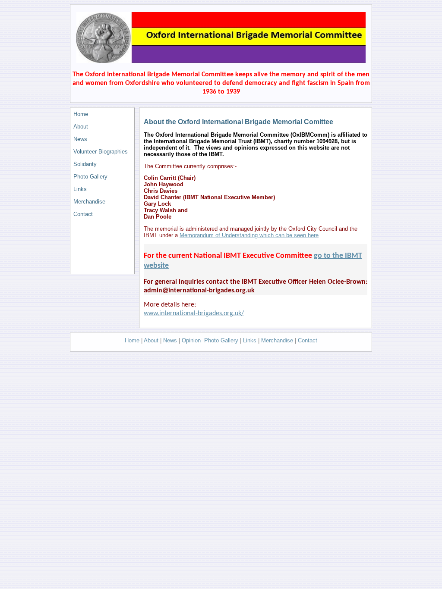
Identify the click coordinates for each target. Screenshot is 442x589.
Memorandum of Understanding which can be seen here (249, 235)
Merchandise (89, 201)
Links (80, 189)
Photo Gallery (90, 176)
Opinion (191, 340)
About (80, 126)
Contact (83, 214)
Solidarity (85, 164)
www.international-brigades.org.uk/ (194, 313)
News (80, 139)
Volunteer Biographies (100, 151)
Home (80, 114)
